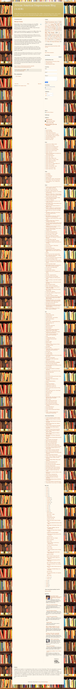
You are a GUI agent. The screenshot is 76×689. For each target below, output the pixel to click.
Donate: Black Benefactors (50, 155)
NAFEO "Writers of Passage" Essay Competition (53, 455)
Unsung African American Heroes (52, 616)
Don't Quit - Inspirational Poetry (51, 274)
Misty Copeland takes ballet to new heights (53, 562)
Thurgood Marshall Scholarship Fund (52, 475)
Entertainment (47, 26)
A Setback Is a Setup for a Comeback (52, 295)
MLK (59, 32)
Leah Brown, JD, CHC (50, 518)
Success (54, 39)
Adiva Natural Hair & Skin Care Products (52, 135)
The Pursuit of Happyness (50, 199)
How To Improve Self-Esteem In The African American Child (53, 290)
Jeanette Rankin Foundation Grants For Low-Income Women (53, 448)
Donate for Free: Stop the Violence (51, 150)
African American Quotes (50, 318)
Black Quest (48, 373)
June (48, 506)
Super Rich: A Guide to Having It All (52, 190)
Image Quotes (58, 30)
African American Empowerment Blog (50, 86)
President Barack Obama (57, 37)
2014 (47, 493)
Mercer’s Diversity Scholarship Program (52, 451)
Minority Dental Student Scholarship (52, 454)
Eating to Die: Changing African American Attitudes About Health (53, 287)
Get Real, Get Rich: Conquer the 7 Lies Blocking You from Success (53, 192)
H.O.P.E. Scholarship (50, 539)
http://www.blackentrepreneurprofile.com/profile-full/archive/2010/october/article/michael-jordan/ (24, 66)
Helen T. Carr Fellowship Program (51, 442)
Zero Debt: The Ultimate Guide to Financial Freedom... (54, 531)
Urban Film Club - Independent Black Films (53, 321)
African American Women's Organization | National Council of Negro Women (52, 330)
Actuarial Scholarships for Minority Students (53, 417)
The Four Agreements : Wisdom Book (52, 245)
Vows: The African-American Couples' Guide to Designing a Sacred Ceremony (53, 229)
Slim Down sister (48, 246)
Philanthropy (46, 37)
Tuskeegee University (58, 40)
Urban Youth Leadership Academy (51, 401)
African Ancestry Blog (50, 122)
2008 (47, 585)
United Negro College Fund (50, 325)
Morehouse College (48, 33)
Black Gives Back (49, 347)
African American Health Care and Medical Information (53, 369)
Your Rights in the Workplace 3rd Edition (52, 240)
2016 (47, 490)
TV (45, 41)
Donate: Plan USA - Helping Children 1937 (53, 163)
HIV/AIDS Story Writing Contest (51, 443)
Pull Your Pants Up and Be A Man (51, 196)
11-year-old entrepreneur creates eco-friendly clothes (54, 550)
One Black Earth (48, 392)
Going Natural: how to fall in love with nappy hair (53, 211)
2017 (47, 488)
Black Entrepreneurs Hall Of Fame (51, 400)
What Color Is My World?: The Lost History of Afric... (54, 564)
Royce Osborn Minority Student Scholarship (53, 468)
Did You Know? (52, 25)
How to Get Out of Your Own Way (51, 189)
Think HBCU (48, 346)
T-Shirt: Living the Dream (55, 639)
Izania (47, 336)
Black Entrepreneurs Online (50, 64)
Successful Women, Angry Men (51, 239)
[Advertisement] (27, 80)
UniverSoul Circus (50, 536)
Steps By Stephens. (49, 130)
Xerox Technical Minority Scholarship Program (53, 481)
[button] (38, 677)
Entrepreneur (54, 26)
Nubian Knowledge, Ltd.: (50, 322)
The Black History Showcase (50, 337)
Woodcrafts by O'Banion (50, 138)
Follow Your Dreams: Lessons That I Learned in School (53, 280)
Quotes (46, 38)
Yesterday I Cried (48, 230)
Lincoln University (57, 31)
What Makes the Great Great (50, 303)
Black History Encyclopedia (50, 357)
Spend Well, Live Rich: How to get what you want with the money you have (53, 213)
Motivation (47, 34)
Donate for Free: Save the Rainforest (51, 147)
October (48, 500)
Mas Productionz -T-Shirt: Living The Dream (53, 178)
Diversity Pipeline (49, 367)
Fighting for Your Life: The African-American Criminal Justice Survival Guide (53, 226)
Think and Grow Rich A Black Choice (52, 302)
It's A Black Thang (49, 352)
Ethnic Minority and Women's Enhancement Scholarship (53, 436)
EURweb (47, 382)
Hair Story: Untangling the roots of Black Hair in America (54, 262)
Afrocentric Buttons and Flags (50, 136)
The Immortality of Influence (50, 270)
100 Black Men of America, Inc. (51, 386)
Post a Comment (18, 76)
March (48, 511)
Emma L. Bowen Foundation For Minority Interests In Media (52, 431)
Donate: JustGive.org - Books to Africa (52, 159)
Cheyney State (47, 24)
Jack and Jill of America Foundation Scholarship (53, 446)
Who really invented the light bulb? (52, 604)
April (48, 509)
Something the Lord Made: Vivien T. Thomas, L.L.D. (54, 651)
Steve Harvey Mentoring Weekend (52, 545)
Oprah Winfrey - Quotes (51, 514)
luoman (40, 681)
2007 (47, 586)
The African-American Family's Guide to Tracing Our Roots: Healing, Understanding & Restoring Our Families (54, 223)
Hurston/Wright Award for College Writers (52, 444)
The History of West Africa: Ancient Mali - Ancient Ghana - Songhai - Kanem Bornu (53, 634)
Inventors (46, 31)
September (49, 502)
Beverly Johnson (49, 512)
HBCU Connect (48, 399)
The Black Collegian (49, 353)
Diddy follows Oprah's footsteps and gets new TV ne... (54, 567)
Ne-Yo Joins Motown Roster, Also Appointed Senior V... (54, 573)
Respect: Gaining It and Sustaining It (52, 285)
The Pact (47, 273)
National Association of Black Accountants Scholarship (52, 458)
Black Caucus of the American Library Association (52, 379)
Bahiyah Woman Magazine (50, 383)
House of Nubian (48, 342)
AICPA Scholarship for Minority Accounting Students (53, 419)
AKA (48, 21)
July (48, 505)
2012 (47, 496)
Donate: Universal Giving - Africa (51, 166)
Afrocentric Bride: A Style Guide (51, 234)
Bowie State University (50, 23)
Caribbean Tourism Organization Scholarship (53, 425)
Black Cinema (48, 320)
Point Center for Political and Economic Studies (53, 376)
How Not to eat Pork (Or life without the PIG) (53, 260)
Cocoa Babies (48, 173)
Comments (48, 95)
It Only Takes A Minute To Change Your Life (53, 292)
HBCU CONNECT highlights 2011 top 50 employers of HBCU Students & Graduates (52, 627)
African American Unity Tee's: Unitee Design (53, 390)
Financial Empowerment (52, 27)
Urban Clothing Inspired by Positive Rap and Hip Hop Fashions (54, 356)
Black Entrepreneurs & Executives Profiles (52, 61)
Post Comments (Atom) (22, 85)
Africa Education (48, 328)
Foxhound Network (49, 316)
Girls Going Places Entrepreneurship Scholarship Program (53, 438)
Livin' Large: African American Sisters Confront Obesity (53, 219)
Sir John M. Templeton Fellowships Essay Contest (52, 470)
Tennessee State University (48, 40)
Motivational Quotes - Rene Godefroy (52, 317)
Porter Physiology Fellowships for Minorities (53, 464)
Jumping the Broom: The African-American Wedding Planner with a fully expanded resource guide (53, 250)
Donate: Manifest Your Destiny (51, 160)
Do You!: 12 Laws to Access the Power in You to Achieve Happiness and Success (54, 187)
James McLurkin (49, 571)
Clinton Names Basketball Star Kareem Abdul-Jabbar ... (54, 523)
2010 (47, 582)
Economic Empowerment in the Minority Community (52, 405)
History (46, 30)
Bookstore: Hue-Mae (50, 554)
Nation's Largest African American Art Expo (53, 387)
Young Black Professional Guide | (51, 338)
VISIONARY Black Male (51, 517)
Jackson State (52, 31)
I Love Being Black (49, 175)
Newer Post (16, 83)
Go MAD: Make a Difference (50, 291)
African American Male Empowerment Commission (52, 359)
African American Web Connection (51, 363)
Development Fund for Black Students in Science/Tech (52, 427)
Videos (48, 41)
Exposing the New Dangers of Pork (51, 258)
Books (60, 22)
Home (28, 83)
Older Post (39, 83)
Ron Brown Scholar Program (50, 465)
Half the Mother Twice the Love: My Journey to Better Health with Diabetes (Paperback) (53, 266)
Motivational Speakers (55, 34)
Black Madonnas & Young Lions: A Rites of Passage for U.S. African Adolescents (53, 216)
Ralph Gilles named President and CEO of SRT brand (53, 560)
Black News (48, 394)
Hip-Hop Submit (49, 622)
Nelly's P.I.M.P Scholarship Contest (51, 461)
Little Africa (48, 374)
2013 (47, 494)
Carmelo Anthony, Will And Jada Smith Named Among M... (53, 552)
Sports (23, 70)
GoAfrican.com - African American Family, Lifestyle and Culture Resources (53, 332)
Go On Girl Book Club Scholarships (51, 439)
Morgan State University (56, 33)
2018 (47, 487)
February (48, 577)
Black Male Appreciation (50, 372)
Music (51, 36)
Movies (46, 36)
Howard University (52, 30)
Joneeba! (47, 252)
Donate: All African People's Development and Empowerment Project (53, 154)
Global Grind (48, 351)
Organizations (57, 36)
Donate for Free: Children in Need (51, 144)
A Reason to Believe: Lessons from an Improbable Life (53, 543)
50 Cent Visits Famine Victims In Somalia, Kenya (53, 521)
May (48, 508)
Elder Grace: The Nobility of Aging (51, 233)
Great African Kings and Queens (52, 610)
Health (59, 29)
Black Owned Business (50, 22)
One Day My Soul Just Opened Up (51, 231)
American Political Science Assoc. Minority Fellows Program (53, 424)
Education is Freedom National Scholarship (53, 429)
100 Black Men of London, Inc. (51, 385)
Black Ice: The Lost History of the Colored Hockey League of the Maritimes (53, 308)
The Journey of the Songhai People (51, 267)
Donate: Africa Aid (49, 151)
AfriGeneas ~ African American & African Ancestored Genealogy (53, 345)
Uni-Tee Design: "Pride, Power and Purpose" (53, 179)
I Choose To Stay (48, 268)
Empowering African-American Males (52, 276)
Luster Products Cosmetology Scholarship (52, 449)
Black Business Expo (49, 377)
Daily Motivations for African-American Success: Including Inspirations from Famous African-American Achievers (54, 305)
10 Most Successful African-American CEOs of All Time (54, 535)
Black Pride (48, 324)
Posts (47, 93)
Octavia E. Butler (49, 548)
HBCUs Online (48, 313)
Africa (46, 21)
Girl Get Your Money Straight (50, 263)
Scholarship (51, 38)
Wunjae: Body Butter (49, 131)
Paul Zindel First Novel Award (51, 463)
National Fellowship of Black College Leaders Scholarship (53, 460)
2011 (47, 580)
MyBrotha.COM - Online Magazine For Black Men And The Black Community (53, 397)
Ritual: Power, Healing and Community (52, 235)
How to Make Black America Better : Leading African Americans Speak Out (53, 256)
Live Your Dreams (49, 294)
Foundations (60, 27)
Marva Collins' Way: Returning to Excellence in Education (53, 237)
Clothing (46, 25)
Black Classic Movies (49, 326)
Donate (59, 25)
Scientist (55, 38)
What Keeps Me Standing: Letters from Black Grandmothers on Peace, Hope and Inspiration (53, 300)
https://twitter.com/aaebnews (49, 52)
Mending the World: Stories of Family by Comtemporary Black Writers (52, 221)
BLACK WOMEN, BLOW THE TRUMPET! (51, 125)
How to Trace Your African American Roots (53, 254)
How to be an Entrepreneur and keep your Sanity (53, 257)
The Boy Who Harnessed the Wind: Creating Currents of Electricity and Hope (53, 198)
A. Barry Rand (49, 546)
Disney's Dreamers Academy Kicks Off (53, 556)
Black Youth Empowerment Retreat (51, 403)
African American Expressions (51, 132)
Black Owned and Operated (50, 361)
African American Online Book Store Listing (53, 370)
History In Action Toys (49, 139)
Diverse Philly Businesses (50, 406)
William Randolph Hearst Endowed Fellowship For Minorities (53, 480)
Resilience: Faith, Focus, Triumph (52, 538)
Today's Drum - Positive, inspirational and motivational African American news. (52, 349)
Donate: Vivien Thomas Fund (50, 167)
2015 (47, 491)
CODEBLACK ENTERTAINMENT (52, 532)
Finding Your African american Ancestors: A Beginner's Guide (53, 206)
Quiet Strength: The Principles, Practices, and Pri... (54, 526)
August (48, 503)
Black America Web (49, 391)
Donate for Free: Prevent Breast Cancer (52, 146)
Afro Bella (47, 340)
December (49, 497)
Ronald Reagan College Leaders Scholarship (53, 467)
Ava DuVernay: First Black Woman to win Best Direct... (53, 569)
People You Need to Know (50, 121)
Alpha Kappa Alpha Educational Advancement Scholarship (53, 422)
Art (58, 21)
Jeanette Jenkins (49, 541)
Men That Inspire (19, 70)
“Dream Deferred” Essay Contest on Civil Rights (53, 482)
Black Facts (48, 395)
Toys (53, 40)
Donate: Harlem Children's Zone (51, 158)
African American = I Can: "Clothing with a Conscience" (53, 182)
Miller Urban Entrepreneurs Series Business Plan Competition (53, 453)
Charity (59, 23)
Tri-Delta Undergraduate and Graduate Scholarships (52, 477)
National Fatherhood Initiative (50, 381)
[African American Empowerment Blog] (45, 87)
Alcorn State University (53, 21)
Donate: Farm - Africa (49, 156)
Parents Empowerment (49, 408)
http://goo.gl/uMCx (48, 591)
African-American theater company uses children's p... (53, 558)
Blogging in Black (49, 341)
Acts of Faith (48, 214)
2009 (47, 583)
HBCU (54, 29)
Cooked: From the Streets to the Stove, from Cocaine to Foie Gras (53, 202)
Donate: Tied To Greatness (50, 164)
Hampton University (49, 29)
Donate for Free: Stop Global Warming (52, 149)
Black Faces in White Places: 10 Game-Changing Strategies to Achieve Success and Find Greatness (53, 194)
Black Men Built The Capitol (50, 284)
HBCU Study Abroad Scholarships (51, 440)
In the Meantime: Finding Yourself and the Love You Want (53, 242)
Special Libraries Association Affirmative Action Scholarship (53, 472)
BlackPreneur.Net (49, 119)
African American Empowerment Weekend (53, 409)
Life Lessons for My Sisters (50, 248)
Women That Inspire (55, 41)
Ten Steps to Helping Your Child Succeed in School (53, 278)
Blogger (46, 681)
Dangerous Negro (48, 177)
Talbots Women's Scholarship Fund (51, 474)
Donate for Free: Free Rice (50, 145)
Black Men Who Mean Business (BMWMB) (53, 362)
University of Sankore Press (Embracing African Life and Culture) (53, 366)
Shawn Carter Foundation (51, 646)
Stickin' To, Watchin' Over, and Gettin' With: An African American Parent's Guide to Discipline (53, 208)
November (49, 499)
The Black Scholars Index (50, 314)
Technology (58, 39)
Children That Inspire (55, 24)
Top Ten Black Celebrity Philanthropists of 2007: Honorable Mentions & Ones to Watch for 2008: (56, 597)
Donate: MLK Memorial (50, 162)
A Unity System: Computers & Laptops (52, 134)
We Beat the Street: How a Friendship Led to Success (53, 272)
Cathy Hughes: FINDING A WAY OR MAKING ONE (53, 528)
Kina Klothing (48, 174)
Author (61, 21)
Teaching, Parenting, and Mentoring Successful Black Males (53, 283)
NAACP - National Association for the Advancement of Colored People (52, 334)
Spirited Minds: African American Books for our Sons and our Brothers (53, 204)
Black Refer (48, 389)
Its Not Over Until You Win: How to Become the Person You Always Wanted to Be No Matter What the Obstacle (53, 297)
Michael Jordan (18, 21)
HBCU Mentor (49, 575)
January (48, 578)
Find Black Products (49, 62)
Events (59, 26)
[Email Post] (27, 69)
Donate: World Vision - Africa (51, 168)
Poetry (51, 37)
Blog (57, 22)
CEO (55, 23)
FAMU (46, 27)
